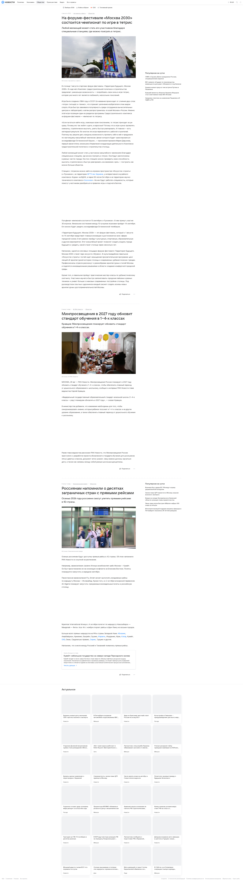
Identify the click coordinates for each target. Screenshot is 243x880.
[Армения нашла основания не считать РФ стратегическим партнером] (136, 800)
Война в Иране (83, 7)
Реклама (16, 878)
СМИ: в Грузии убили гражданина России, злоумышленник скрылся (161, 78)
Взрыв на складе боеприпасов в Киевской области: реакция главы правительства (160, 499)
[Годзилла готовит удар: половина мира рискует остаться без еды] (76, 800)
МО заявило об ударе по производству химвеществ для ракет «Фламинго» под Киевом (163, 83)
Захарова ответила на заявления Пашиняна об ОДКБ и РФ (162, 99)
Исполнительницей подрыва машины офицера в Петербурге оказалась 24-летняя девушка (163, 510)
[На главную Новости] (9, 2)
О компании (9, 878)
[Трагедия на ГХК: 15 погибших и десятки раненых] (76, 830)
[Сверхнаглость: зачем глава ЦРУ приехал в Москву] (106, 770)
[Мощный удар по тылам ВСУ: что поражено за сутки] (76, 861)
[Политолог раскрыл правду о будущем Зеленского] (167, 770)
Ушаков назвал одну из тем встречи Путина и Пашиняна (162, 88)
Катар (123, 636)
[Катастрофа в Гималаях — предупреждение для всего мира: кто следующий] (167, 709)
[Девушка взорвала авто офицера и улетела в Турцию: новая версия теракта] (167, 830)
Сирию (93, 640)
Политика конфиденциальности (195, 878)
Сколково (88, 180)
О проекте (164, 878)
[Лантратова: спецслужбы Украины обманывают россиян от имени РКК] (136, 739)
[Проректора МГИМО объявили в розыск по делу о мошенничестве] (106, 800)
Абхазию (121, 633)
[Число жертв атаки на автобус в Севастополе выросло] (136, 770)
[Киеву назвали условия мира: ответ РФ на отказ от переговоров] (167, 800)
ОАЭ (63, 640)
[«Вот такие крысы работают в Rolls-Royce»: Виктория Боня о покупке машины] (106, 739)
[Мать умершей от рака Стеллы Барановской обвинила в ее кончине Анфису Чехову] (136, 861)
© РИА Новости (78, 309)
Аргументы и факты (79, 13)
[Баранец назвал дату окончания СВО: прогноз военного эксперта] (76, 709)
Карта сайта (236, 878)
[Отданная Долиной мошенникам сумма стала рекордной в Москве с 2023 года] (76, 739)
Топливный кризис (106, 7)
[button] (99, 57)
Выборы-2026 (69, 7)
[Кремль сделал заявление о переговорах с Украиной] (76, 770)
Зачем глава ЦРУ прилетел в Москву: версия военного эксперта (162, 494)
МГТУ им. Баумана (95, 174)
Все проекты (23, 878)
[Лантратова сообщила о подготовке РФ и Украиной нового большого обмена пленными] (136, 830)
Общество (91, 13)
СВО (94, 7)
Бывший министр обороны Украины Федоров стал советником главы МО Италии (162, 94)
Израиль (101, 636)
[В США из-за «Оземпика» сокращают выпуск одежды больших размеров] (167, 861)
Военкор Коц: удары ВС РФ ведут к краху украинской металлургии (160, 488)
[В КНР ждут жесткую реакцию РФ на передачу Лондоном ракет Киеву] (106, 830)
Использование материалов (213, 878)
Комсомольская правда (80, 484)
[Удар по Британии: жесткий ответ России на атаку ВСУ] (136, 709)
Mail (3, 878)
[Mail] (3, 2)
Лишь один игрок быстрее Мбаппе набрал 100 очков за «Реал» (162, 504)
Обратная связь (226, 878)
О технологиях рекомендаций (176, 878)
